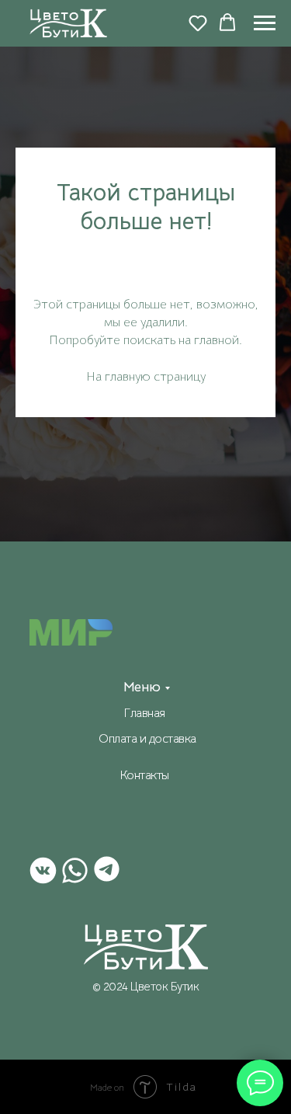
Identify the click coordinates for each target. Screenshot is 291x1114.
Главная (144, 713)
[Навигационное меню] (264, 23)
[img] (146, 947)
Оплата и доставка (147, 739)
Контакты (144, 775)
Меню (142, 686)
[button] (198, 22)
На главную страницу (146, 377)
